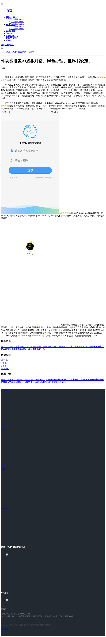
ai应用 (31, 52)
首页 (9, 10)
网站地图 (4, 629)
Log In (4, 44)
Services (9, 33)
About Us (10, 31)
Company (10, 35)
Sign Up (10, 44)
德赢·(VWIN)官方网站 (16, 52)
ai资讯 (10, 24)
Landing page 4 (17, 26)
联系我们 (12, 37)
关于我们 (12, 17)
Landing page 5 (17, 28)
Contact (9, 40)
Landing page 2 (17, 21)
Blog (8, 38)
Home (8, 17)
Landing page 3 (17, 24)
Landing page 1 (17, 19)
